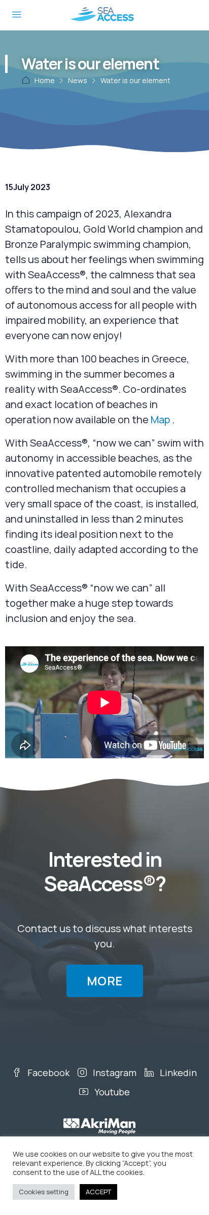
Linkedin (177, 1072)
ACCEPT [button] (98, 1191)
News (77, 80)
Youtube (111, 1092)
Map (160, 419)
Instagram (113, 1072)
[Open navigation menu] (16, 15)
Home (44, 80)
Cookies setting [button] (43, 1191)
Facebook (47, 1072)
